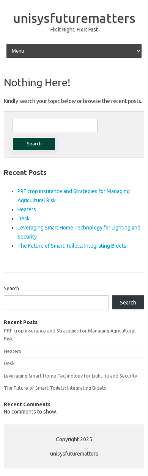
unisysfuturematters (74, 18)
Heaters (26, 209)
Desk (23, 218)
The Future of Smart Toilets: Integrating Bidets (71, 246)
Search (11, 288)
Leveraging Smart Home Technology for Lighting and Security (70, 375)
